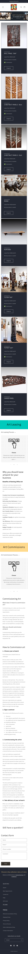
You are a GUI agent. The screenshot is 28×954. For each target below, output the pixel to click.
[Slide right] (17, 464)
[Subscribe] (21, 940)
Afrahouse (15, 951)
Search (4, 887)
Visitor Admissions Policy (9, 927)
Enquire (9, 68)
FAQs (4, 897)
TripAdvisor (14, 876)
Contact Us (5, 894)
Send (5, 863)
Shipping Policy (6, 917)
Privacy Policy (6, 920)
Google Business (19, 875)
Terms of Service (7, 924)
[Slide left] (10, 464)
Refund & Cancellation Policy (10, 913)
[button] (3, 7)
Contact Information (8, 930)
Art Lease (5, 904)
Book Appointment (7, 891)
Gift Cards (5, 901)
